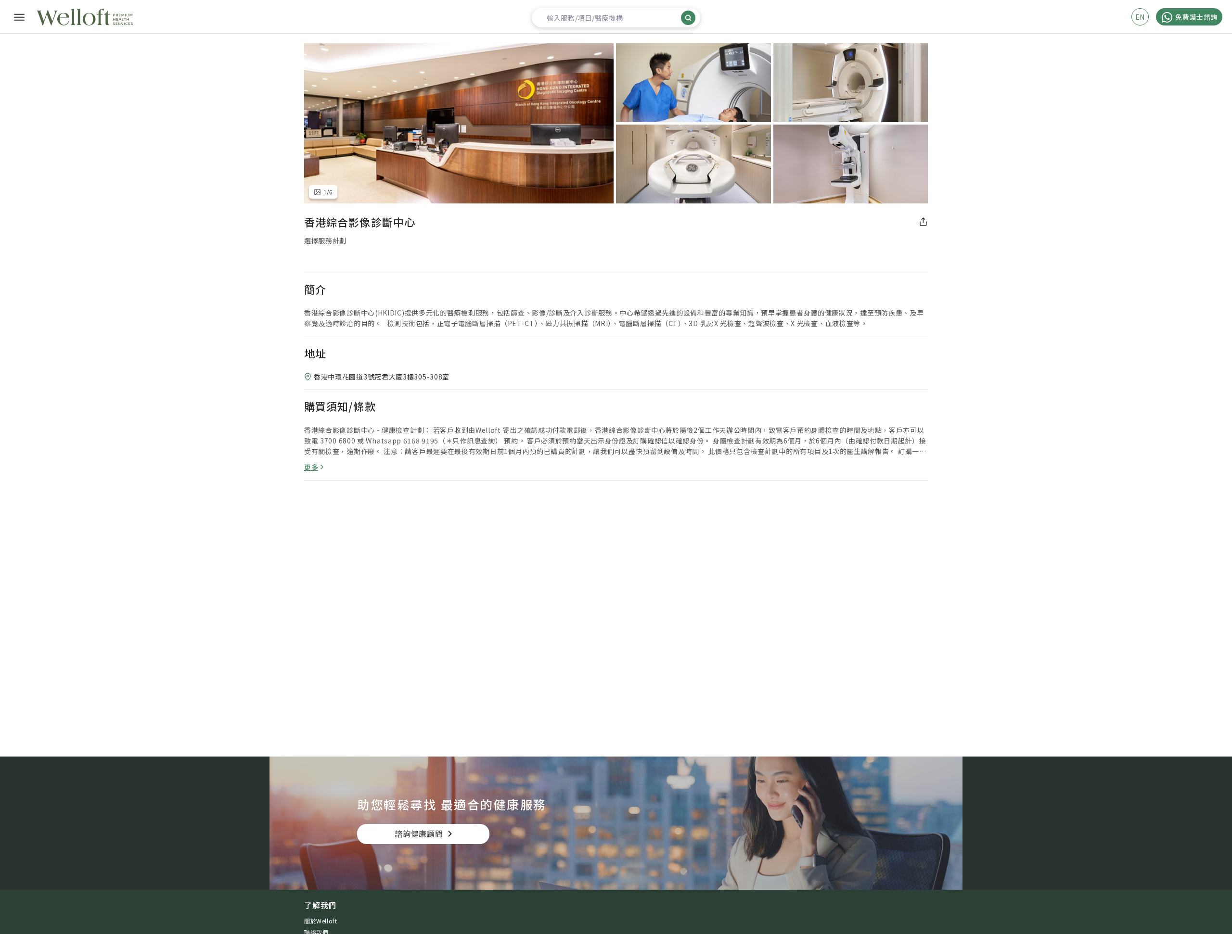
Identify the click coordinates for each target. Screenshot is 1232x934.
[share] (923, 222)
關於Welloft (320, 921)
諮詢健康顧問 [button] (419, 833)
